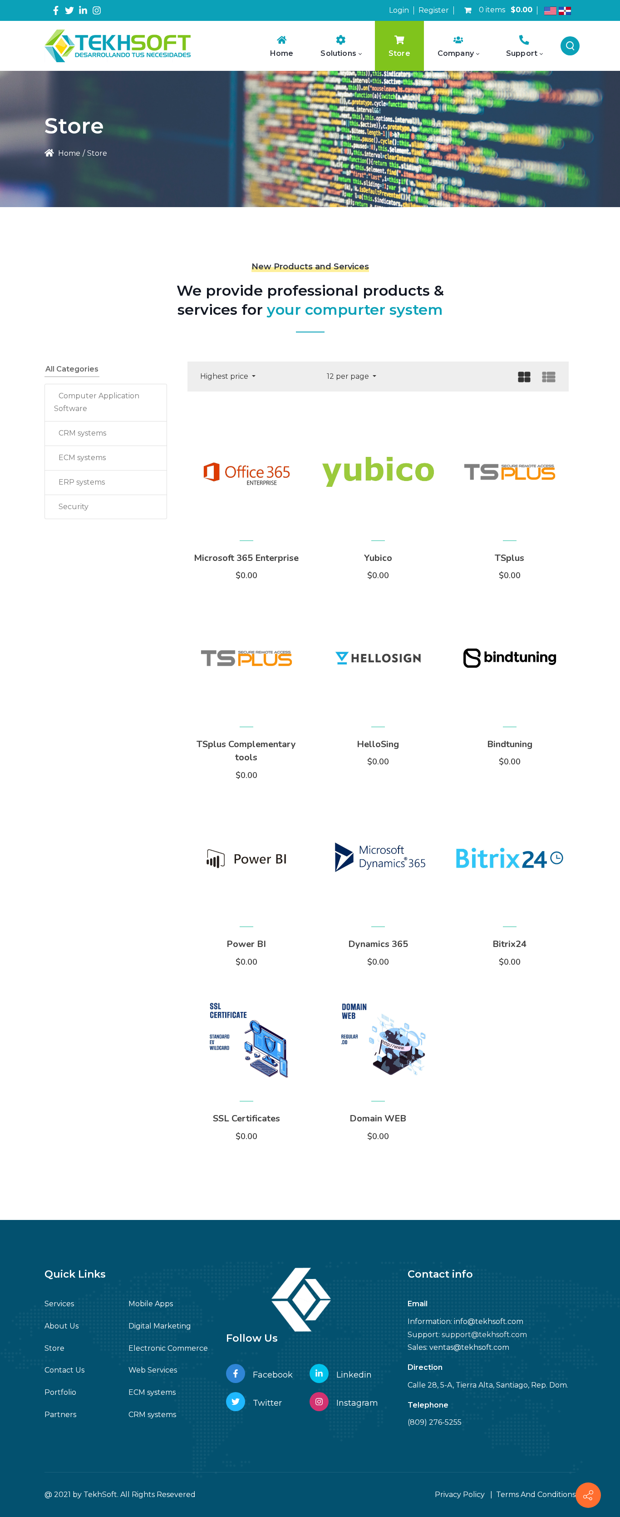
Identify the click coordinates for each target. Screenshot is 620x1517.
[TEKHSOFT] (117, 45)
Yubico (378, 558)
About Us (61, 1326)
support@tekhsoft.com (484, 1334)
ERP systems (82, 482)
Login (399, 10)
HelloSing (378, 744)
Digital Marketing (159, 1326)
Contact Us (64, 1370)
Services (59, 1303)
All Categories (71, 369)
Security (74, 506)
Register (433, 10)
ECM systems (82, 457)
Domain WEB (377, 1118)
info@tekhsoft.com (488, 1321)
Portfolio (60, 1392)
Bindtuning (509, 744)
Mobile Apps (150, 1303)
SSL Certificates (246, 1118)
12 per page (349, 376)
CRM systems (82, 433)
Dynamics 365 (378, 944)
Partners (60, 1414)
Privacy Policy (460, 1494)
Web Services (152, 1370)
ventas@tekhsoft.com (469, 1347)
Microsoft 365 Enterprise (246, 558)
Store (54, 1348)
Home (68, 153)
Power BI (246, 944)
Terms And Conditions (536, 1494)
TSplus (509, 558)
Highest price (225, 376)
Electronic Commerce (168, 1348)
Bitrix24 (509, 944)
